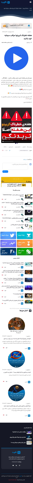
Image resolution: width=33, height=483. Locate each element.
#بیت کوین (11, 147)
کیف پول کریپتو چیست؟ (18, 294)
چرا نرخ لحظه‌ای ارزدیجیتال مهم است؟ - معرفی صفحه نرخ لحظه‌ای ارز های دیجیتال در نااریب (13, 279)
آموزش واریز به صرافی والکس (17, 225)
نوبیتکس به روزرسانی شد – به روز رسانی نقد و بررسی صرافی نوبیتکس (13, 211)
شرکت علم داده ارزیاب (12, 480)
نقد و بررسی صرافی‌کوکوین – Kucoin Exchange (13, 218)
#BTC (5, 147)
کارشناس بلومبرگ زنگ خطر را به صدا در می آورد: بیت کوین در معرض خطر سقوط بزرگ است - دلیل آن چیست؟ (13, 271)
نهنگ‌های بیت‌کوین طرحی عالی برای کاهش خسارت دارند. (17, 406)
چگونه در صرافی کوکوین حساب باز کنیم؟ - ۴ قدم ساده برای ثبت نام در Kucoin (13, 203)
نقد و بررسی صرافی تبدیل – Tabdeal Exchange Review (13, 195)
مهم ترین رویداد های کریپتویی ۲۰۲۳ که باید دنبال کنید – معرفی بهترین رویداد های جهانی (13, 287)
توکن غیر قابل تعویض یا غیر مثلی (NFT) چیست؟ (13, 300)
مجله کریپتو (25, 8)
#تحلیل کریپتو (17, 147)
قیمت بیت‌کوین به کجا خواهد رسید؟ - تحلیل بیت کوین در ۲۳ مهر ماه (17, 372)
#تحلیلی (29, 32)
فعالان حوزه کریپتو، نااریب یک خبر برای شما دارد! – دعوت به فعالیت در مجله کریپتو (13, 263)
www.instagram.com (24, 150)
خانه (31, 8)
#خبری (28, 336)
